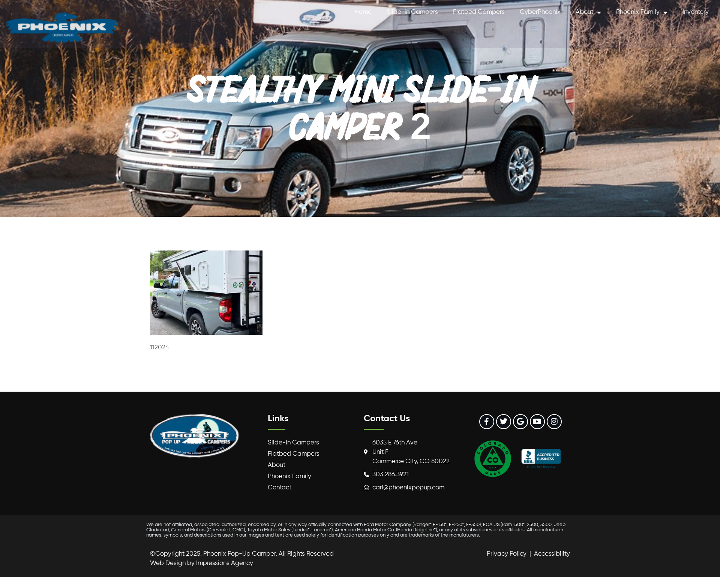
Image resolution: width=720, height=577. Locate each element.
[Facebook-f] (486, 421)
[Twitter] (503, 421)
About (584, 12)
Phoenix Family (638, 12)
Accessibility (552, 554)
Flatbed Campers (479, 12)
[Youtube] (537, 421)
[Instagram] (554, 421)
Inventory (695, 12)
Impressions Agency (224, 563)
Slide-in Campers (412, 12)
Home (363, 12)
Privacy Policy (506, 554)
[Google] (520, 421)
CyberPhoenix (540, 12)
